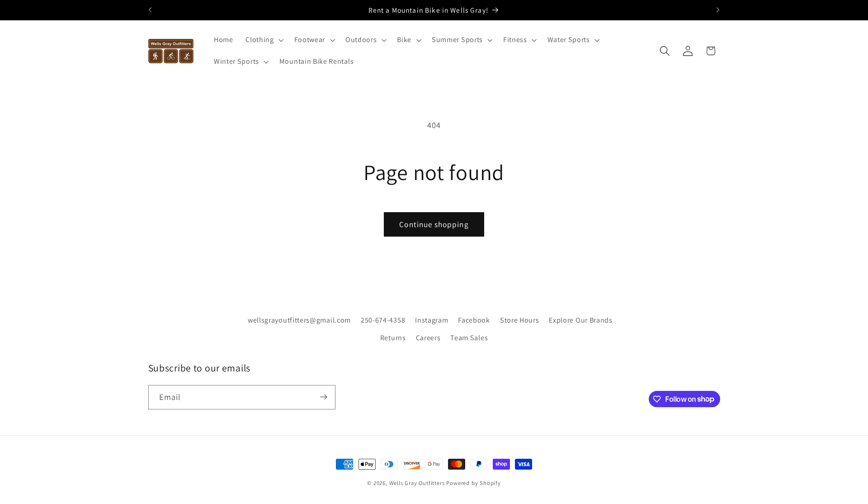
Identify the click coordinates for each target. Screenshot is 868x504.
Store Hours (519, 319)
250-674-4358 (383, 319)
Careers (428, 337)
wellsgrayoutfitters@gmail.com (299, 319)
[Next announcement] (718, 10)
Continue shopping (434, 224)
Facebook (474, 319)
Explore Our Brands (580, 319)
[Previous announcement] (150, 10)
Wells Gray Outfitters (417, 483)
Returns (393, 337)
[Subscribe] (323, 397)
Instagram (431, 319)
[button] (263, 40)
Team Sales (469, 337)
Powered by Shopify (473, 483)
